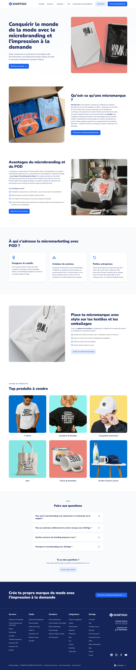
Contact (86, 563)
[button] (119, 665)
